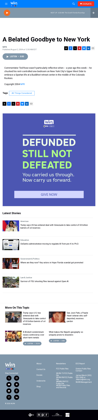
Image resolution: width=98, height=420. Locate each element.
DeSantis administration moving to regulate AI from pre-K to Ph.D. (49, 244)
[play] (7, 12)
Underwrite (40, 381)
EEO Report (80, 364)
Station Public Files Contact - (83, 370)
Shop (38, 387)
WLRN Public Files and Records (63, 386)
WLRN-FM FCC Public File (64, 378)
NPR (22, 84)
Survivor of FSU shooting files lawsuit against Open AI (44, 281)
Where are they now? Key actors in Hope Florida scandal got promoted (51, 262)
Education (24, 240)
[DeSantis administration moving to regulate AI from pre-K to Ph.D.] (11, 244)
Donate (39, 375)
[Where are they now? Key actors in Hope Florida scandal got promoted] (11, 263)
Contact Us (40, 369)
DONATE (87, 4)
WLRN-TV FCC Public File (64, 374)
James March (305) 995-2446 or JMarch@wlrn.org (83, 377)
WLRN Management (84, 382)
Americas (24, 221)
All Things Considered (22, 93)
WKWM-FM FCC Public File (62, 383)
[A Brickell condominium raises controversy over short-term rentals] (13, 336)
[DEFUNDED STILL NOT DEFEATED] (49, 159)
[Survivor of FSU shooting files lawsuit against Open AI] (11, 282)
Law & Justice (26, 278)
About (38, 364)
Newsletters (61, 364)
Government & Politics (30, 259)
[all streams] (94, 13)
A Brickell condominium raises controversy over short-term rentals (33, 335)
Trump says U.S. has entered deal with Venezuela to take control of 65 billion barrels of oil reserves (34, 318)
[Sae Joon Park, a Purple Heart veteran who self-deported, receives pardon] (57, 317)
